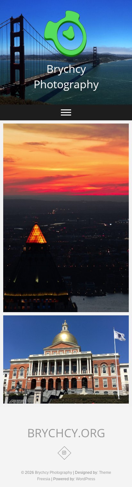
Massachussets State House (42, 400)
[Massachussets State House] (66, 359)
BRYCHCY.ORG (66, 433)
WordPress (85, 479)
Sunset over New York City (40, 309)
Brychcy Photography (66, 76)
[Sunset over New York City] (66, 218)
